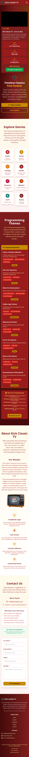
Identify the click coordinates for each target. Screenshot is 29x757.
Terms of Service (14, 750)
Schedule (14, 722)
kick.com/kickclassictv (9, 738)
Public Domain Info (14, 752)
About (14, 724)
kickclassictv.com (7, 735)
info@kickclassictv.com (16, 601)
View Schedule (14, 110)
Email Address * (7, 649)
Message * (6, 666)
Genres (14, 720)
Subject (5, 657)
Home (14, 717)
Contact (14, 726)
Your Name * (7, 640)
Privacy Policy (15, 748)
